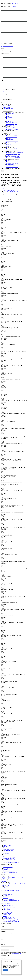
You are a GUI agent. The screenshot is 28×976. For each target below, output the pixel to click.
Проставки (9, 117)
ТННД (8, 155)
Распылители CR (10, 128)
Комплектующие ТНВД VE (13, 158)
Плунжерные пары (8, 108)
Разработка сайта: (10, 890)
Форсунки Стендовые (11, 124)
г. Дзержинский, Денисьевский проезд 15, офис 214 (13, 883)
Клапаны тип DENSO (11, 138)
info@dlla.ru (3, 881)
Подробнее (12, 969)
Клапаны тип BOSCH (11, 135)
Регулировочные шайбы (12, 163)
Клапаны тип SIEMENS (12, 141)
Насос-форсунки (10, 125)
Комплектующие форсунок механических (13, 112)
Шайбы (8, 114)
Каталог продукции (8, 894)
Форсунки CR (9, 121)
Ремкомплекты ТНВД (8, 147)
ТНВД (5, 143)
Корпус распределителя (9, 130)
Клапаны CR (6, 105)
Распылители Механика (12, 129)
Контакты (5, 869)
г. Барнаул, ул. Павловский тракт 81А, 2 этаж (12, 877)
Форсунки (5, 120)
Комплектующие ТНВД (9, 151)
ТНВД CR (8, 144)
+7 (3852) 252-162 (5, 878)
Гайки (7, 116)
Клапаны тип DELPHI (11, 137)
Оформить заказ (4, 53)
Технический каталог (22, 109)
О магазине (6, 868)
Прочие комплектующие (12, 118)
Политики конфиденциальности (16, 934)
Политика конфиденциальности (11, 872)
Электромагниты (10, 165)
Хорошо (5, 969)
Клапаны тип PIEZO (11, 139)
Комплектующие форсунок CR (11, 159)
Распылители (6, 107)
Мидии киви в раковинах (7, 46)
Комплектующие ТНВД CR (13, 154)
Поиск (2, 170)
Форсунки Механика (11, 122)
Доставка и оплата (7, 867)
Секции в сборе (7, 133)
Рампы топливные (7, 111)
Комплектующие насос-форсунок (11, 168)
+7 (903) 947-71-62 (15, 3)
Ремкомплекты (10, 113)
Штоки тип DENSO (11, 142)
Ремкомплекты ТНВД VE (12, 150)
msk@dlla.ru (3, 887)
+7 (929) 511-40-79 (14, 6)
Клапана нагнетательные (12, 156)
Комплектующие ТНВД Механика (14, 152)
